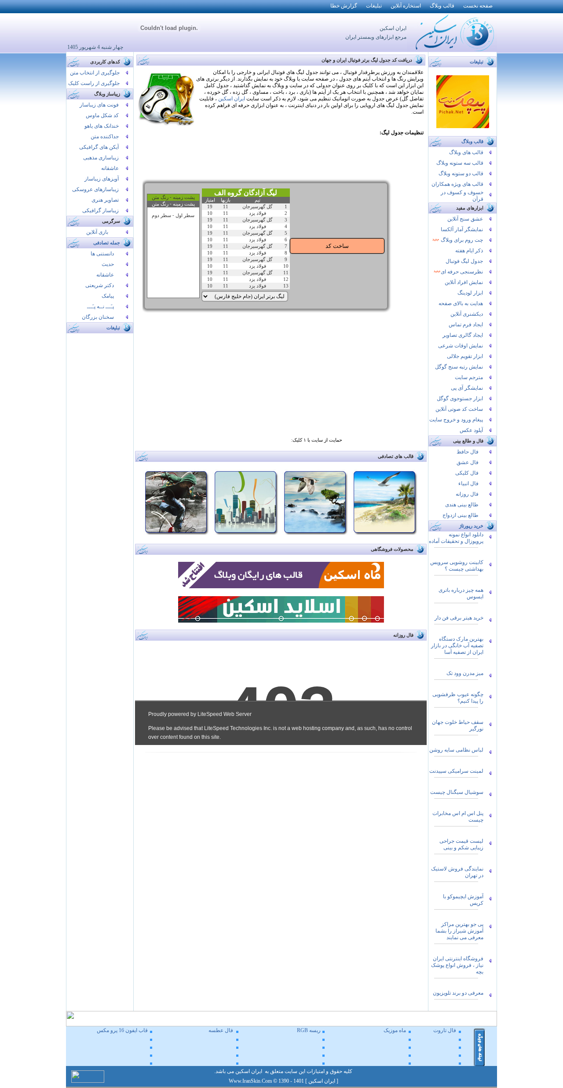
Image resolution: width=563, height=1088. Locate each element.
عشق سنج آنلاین (465, 219)
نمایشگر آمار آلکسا (462, 229)
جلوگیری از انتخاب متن (95, 73)
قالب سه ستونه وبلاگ (459, 163)
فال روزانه (467, 494)
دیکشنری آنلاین (466, 314)
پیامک (108, 296)
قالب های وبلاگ (466, 152)
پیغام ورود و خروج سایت (456, 420)
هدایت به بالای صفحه (461, 303)
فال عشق (468, 462)
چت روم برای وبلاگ (461, 240)
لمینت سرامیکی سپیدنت (456, 771)
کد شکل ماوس (102, 115)
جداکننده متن (105, 136)
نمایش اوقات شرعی (460, 346)
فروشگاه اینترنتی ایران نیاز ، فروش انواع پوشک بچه (457, 965)
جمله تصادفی (106, 242)
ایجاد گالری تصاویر (462, 335)
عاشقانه (110, 168)
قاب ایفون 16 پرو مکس (122, 1030)
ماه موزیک (395, 1030)
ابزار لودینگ (470, 293)
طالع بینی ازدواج (460, 515)
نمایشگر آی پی (467, 388)
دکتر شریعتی (99, 285)
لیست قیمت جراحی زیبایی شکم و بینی (461, 844)
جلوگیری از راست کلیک (94, 83)
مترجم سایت (469, 377)
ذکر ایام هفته (469, 250)
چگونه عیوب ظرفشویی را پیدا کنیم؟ (457, 697)
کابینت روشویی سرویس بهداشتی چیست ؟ (456, 565)
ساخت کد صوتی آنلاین (459, 409)
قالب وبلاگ (472, 141)
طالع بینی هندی (462, 505)
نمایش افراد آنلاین (464, 282)
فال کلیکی (467, 473)
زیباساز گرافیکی (100, 210)
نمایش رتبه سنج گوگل (459, 367)
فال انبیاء (468, 483)
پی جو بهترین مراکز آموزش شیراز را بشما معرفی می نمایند (459, 930)
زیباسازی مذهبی (101, 158)
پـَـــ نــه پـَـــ (100, 306)
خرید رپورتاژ (471, 526)
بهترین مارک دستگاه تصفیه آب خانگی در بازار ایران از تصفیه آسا (457, 645)
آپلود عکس (471, 430)
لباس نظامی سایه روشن (456, 750)
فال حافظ (468, 452)
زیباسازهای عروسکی (95, 189)
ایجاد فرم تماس (466, 324)
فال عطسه (220, 1030)
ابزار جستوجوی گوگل (460, 398)
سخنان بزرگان (98, 317)
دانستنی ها (102, 254)
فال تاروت (444, 1030)
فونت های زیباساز (99, 105)
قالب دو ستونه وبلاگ (461, 173)
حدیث (108, 264)
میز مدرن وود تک (464, 673)
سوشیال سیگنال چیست (456, 792)
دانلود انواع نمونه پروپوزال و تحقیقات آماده (456, 537)
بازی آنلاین (97, 232)
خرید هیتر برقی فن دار (459, 618)
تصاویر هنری (105, 200)
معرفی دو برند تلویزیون (458, 993)
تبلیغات (113, 327)
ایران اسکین (231, 99)
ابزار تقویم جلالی (465, 356)
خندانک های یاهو (101, 126)
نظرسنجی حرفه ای (462, 272)
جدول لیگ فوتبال (464, 261)
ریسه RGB (309, 1030)
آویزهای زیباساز (101, 179)
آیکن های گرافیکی (99, 147)
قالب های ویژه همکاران (457, 184)
